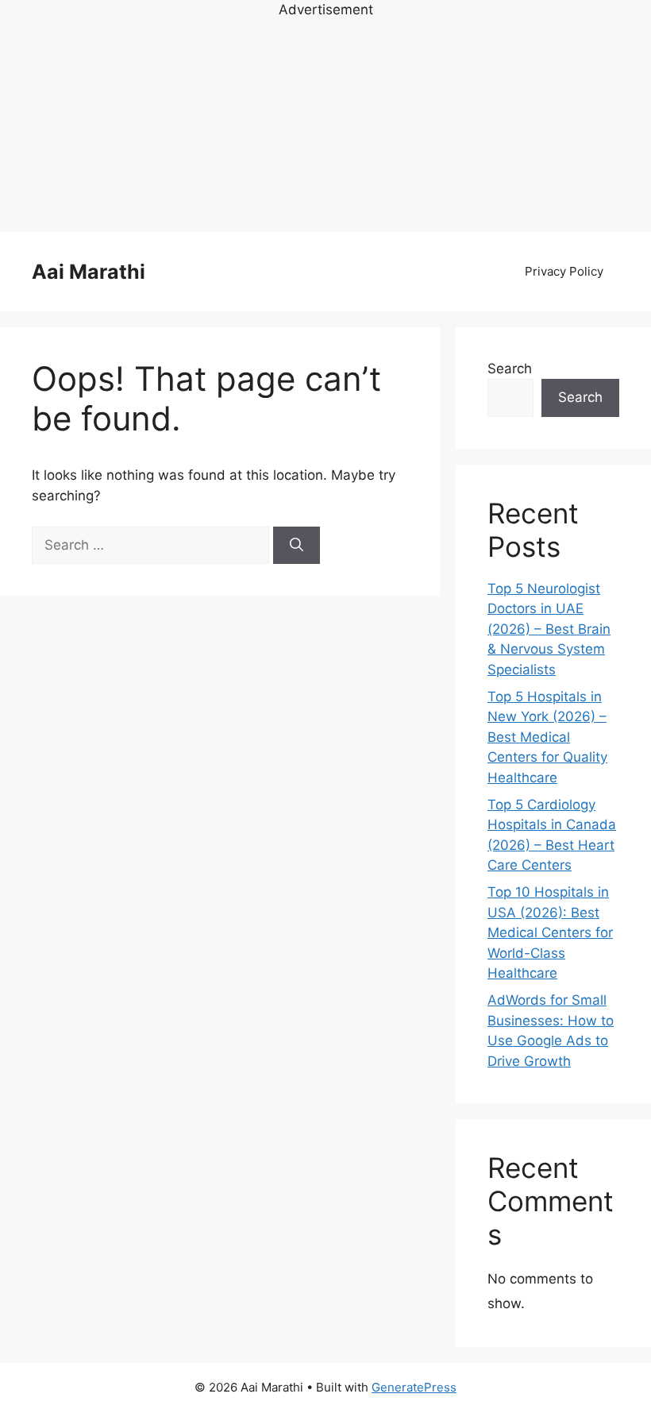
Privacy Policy (564, 271)
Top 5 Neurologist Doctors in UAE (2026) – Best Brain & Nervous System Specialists (549, 629)
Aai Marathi (88, 272)
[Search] (296, 546)
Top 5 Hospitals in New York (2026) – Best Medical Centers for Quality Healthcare (547, 737)
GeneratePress (414, 1387)
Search (509, 368)
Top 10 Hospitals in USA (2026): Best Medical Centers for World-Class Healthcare (550, 932)
